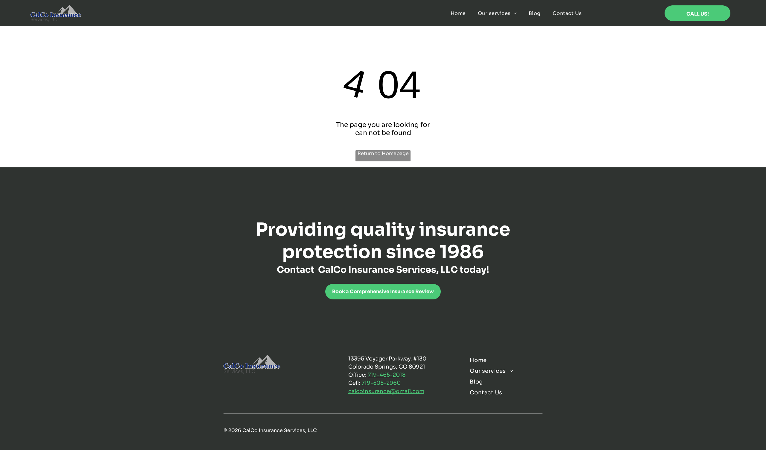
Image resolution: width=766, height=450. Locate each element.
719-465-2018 (386, 375)
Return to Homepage (383, 153)
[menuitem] (458, 13)
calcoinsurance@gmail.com (386, 391)
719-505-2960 (381, 383)
